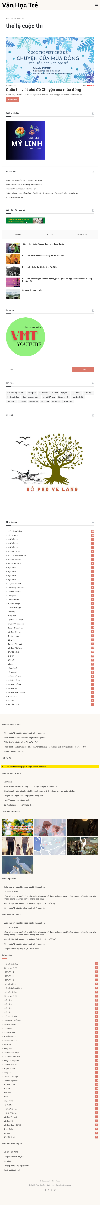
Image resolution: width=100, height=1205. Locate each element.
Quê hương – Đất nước (16, 588)
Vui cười (11, 700)
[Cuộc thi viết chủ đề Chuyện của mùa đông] (50, 60)
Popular (50, 234)
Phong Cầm (11, 85)
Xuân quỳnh (68, 401)
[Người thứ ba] (50, 827)
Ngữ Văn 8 (12, 575)
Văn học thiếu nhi (14, 632)
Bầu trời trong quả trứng (15, 393)
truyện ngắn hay (13, 397)
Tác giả (10, 664)
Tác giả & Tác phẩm (15, 628)
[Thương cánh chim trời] (17, 865)
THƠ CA (11, 656)
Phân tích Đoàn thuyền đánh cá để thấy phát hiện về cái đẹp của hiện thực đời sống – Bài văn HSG (42, 193)
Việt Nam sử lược (14, 608)
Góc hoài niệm (13, 600)
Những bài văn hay (15, 531)
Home (10, 18)
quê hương (76, 393)
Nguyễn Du (65, 393)
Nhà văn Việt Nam (14, 680)
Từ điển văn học (14, 604)
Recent (18, 234)
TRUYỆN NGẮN (14, 652)
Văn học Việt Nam (15, 648)
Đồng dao (11, 640)
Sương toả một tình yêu (14, 197)
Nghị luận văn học (14, 559)
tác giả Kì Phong (49, 397)
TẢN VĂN (11, 660)
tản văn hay (33, 401)
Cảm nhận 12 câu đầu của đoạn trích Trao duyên (24, 180)
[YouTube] (51, 1190)
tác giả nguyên (63, 397)
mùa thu (55, 393)
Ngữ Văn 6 (12, 579)
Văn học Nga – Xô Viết (16, 692)
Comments (82, 234)
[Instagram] (54, 1190)
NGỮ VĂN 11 (13, 543)
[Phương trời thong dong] (82, 827)
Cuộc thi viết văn (14, 583)
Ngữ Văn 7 (12, 571)
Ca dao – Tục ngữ (15, 644)
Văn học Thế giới (14, 684)
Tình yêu (23, 401)
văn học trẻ (56, 401)
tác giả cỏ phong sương (31, 397)
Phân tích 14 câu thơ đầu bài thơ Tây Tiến (21, 189)
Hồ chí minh (43, 393)
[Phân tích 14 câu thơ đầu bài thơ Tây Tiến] (13, 271)
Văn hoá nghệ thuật (15, 620)
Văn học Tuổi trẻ (14, 592)
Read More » (12, 99)
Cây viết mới (12, 668)
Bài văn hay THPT (14, 535)
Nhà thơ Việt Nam (14, 676)
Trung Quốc (12, 696)
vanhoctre (45, 401)
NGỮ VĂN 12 (13, 539)
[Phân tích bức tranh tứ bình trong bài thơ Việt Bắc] (13, 259)
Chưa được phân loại (16, 624)
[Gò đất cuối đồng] (82, 846)
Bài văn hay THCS (14, 563)
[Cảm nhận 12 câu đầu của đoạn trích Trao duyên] (13, 248)
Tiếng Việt (12, 616)
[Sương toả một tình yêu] (13, 294)
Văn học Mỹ (12, 688)
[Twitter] (48, 1190)
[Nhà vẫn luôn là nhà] (17, 846)
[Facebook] (45, 1190)
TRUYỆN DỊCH (13, 704)
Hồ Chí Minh (12, 672)
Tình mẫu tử (11, 401)
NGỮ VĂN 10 (13, 547)
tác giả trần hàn (78, 397)
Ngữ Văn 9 (12, 567)
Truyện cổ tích (13, 636)
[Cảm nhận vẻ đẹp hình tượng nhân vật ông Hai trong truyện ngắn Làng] (17, 827)
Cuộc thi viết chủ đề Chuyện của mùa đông (43, 89)
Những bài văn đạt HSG (17, 555)
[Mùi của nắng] (50, 846)
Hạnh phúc (32, 393)
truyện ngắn (88, 393)
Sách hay (11, 612)
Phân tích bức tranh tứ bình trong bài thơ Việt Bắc (24, 185)
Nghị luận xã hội (14, 551)
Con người (12, 596)
